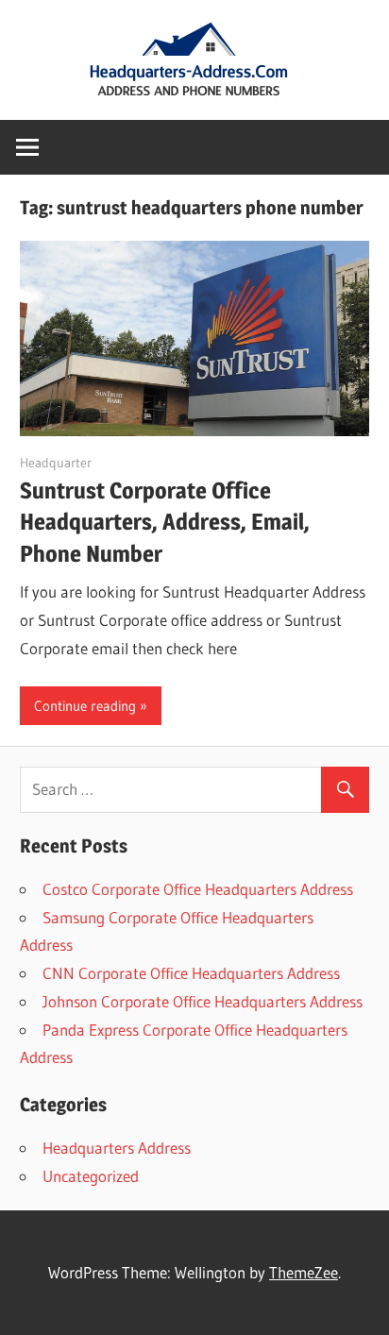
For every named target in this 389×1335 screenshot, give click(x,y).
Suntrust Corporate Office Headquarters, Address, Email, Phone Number (165, 522)
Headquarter (56, 462)
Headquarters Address (116, 1148)
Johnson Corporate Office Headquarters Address (202, 1001)
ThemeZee (303, 1272)
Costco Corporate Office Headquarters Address (197, 889)
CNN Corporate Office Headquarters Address (191, 973)
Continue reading (85, 706)
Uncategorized (90, 1176)
